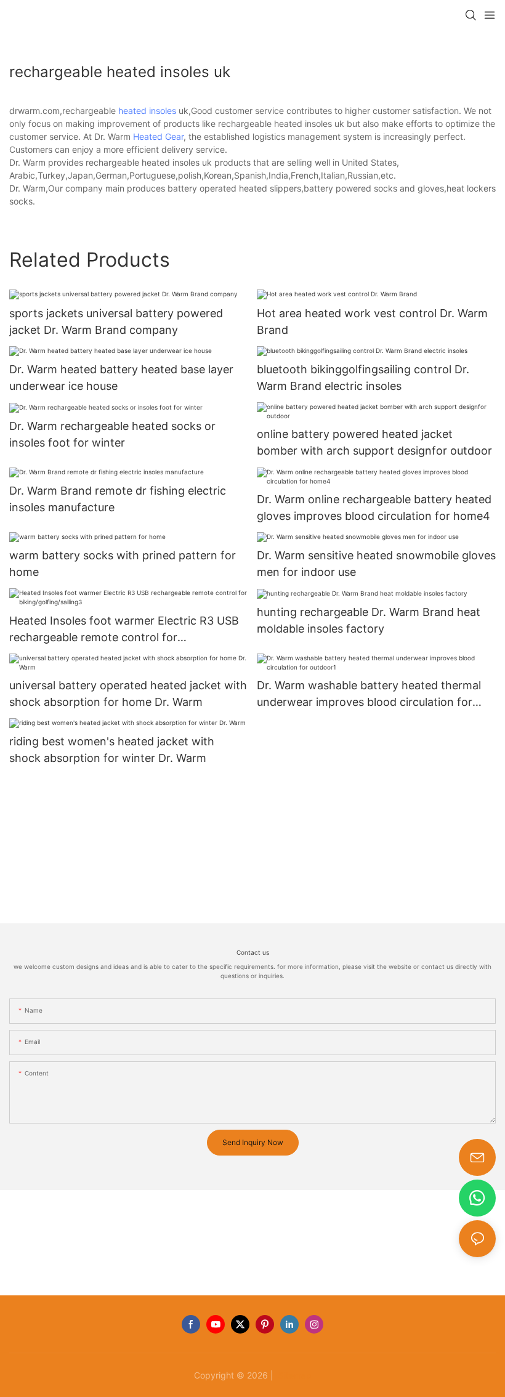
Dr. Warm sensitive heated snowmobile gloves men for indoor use (376, 563)
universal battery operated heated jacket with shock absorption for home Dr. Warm (128, 693)
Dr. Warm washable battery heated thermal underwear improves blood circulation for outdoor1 (369, 694)
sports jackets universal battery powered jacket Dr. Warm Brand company (116, 321)
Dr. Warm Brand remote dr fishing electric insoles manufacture (117, 499)
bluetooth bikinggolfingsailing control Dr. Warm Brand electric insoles (363, 377)
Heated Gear (158, 136)
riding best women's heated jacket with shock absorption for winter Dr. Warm (111, 749)
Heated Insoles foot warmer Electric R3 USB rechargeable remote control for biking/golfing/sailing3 (124, 630)
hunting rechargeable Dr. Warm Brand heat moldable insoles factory (368, 620)
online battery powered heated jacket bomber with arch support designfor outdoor (374, 442)
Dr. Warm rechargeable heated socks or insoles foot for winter (112, 434)
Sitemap (294, 1375)
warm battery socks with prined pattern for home (122, 563)
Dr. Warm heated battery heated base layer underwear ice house (121, 377)
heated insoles (147, 110)
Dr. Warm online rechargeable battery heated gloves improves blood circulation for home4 (374, 507)
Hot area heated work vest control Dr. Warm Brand (372, 321)
